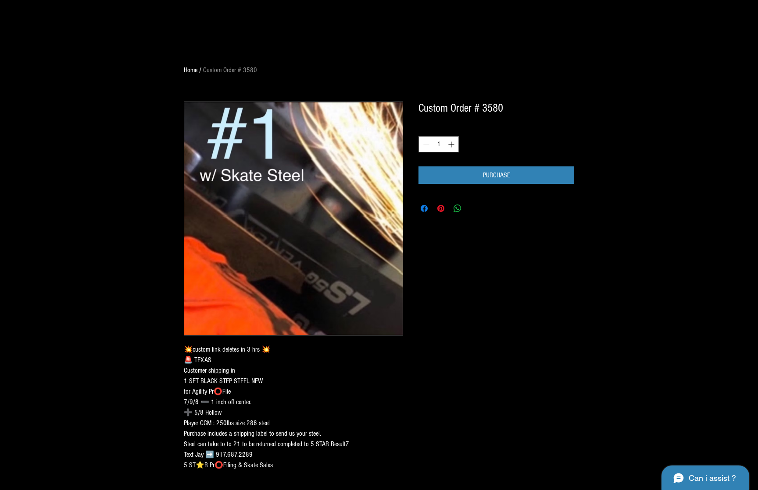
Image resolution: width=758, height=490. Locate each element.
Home (190, 70)
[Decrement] (425, 144)
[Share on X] (474, 208)
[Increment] (452, 144)
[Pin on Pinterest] (441, 208)
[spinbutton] (439, 144)
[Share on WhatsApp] (457, 208)
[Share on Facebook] (424, 208)
